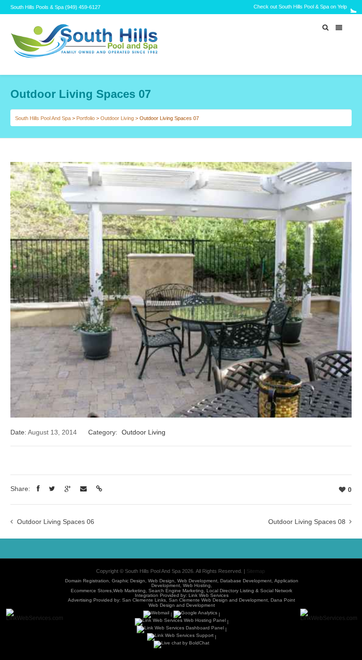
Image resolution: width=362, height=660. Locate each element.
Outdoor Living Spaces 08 (307, 521)
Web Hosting (197, 585)
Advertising (80, 600)
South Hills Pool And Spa (43, 118)
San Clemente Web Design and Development (218, 600)
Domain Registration (87, 580)
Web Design (161, 580)
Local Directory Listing (230, 590)
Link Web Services (209, 595)
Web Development (197, 580)
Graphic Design (128, 580)
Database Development (246, 580)
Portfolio (85, 118)
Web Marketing (129, 590)
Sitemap (256, 571)
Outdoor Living (117, 118)
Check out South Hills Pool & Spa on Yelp (300, 6)
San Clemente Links (144, 600)
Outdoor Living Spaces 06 (55, 521)
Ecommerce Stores (91, 590)
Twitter (350, 7)
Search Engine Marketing (176, 590)
